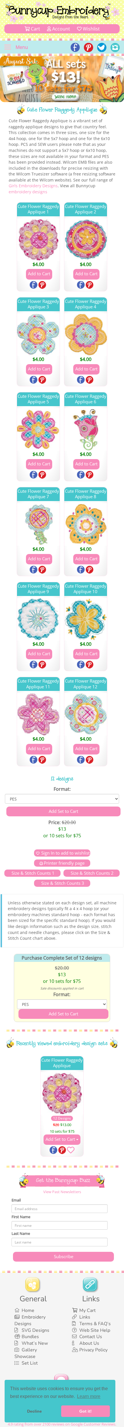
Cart (35, 29)
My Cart (87, 1310)
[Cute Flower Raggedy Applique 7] (38, 524)
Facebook (34, 285)
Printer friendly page (64, 863)
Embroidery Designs (30, 1320)
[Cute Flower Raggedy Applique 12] (85, 714)
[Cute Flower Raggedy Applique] (62, 1093)
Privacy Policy (93, 1350)
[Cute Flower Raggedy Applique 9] (38, 619)
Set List (30, 1363)
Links (84, 1317)
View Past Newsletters (62, 1191)
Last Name (21, 1233)
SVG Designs (35, 1330)
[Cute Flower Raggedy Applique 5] (38, 429)
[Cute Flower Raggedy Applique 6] (85, 429)
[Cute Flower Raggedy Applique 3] (38, 334)
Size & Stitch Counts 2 (91, 873)
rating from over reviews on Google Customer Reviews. (62, 1424)
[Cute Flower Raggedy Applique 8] (85, 524)
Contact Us (90, 1337)
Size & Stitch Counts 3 (62, 883)
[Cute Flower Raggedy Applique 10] (85, 619)
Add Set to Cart (61, 1139)
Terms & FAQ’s (95, 1324)
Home (28, 1310)
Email (16, 1200)
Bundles (30, 1337)
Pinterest (42, 285)
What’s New (35, 1343)
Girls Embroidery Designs (33, 185)
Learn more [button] (88, 1396)
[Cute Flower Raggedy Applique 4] (85, 334)
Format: (62, 789)
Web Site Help (94, 1330)
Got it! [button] (85, 1411)
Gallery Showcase (25, 1353)
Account (60, 29)
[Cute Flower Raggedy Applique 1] (38, 239)
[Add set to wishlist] (70, 1151)
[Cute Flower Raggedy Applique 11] (38, 714)
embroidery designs (28, 191)
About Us (89, 1343)
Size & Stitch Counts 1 (32, 873)
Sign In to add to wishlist (65, 853)
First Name (21, 1216)
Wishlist (91, 29)
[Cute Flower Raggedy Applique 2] (85, 239)
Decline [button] (34, 1411)
